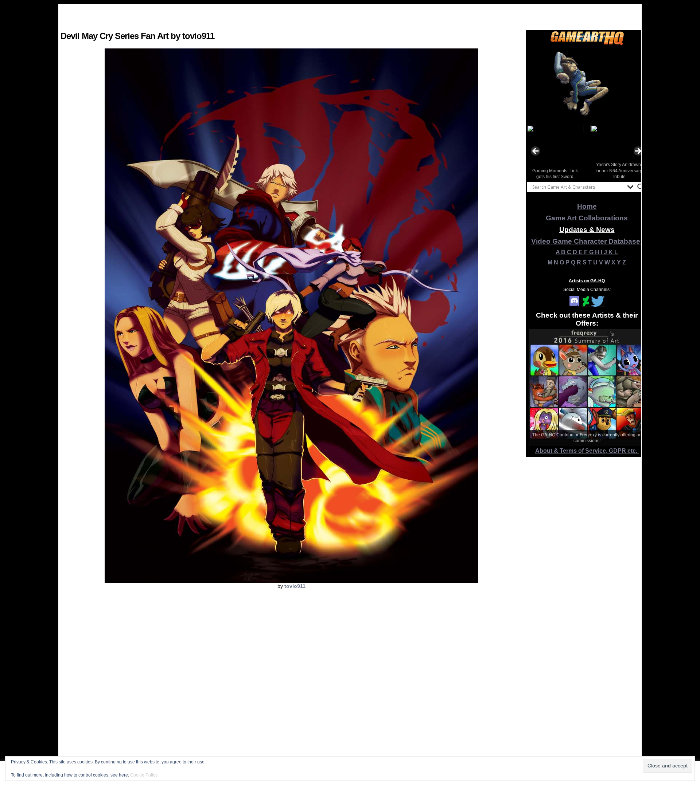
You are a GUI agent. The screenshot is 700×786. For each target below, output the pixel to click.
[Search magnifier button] (640, 187)
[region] (587, 83)
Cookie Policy (144, 775)
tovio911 (295, 586)
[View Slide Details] (587, 83)
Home (587, 206)
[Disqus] (291, 690)
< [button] (535, 151)
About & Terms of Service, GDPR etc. (587, 451)
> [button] (637, 151)
